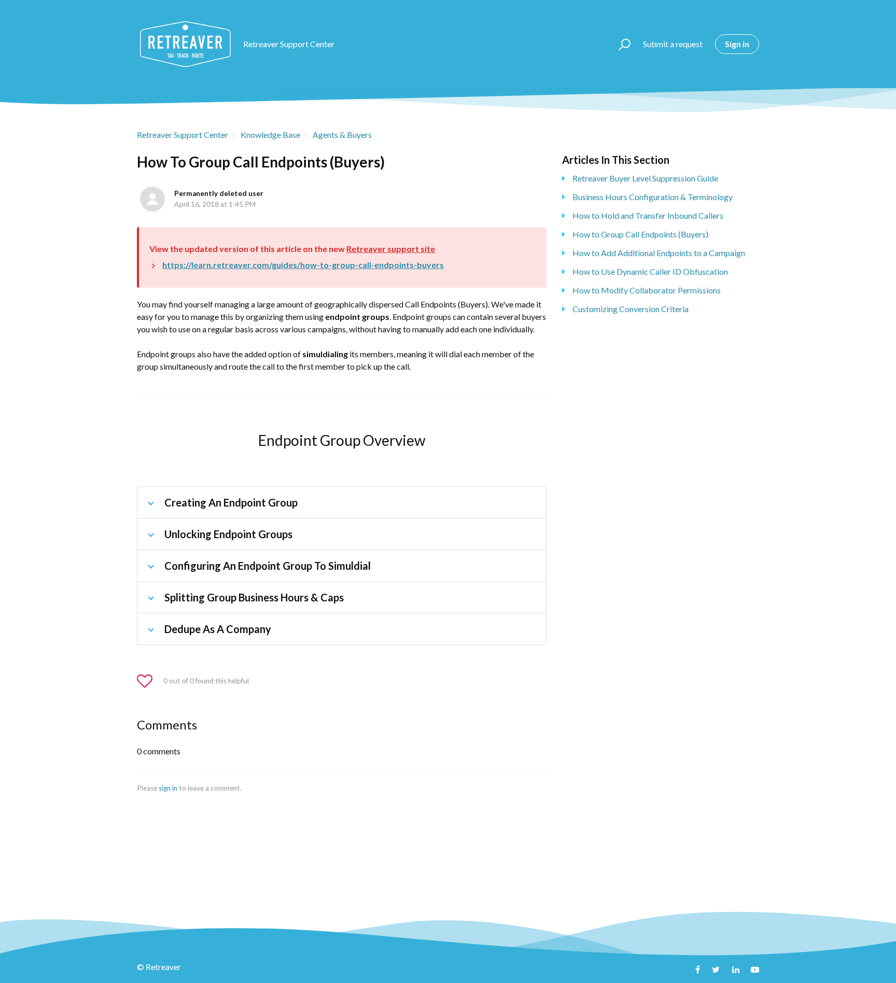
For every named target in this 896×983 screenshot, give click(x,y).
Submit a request (673, 44)
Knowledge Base (270, 134)
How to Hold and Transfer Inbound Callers (647, 215)
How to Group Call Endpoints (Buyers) (640, 234)
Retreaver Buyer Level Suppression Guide (645, 178)
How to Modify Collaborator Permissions (646, 290)
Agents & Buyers (342, 134)
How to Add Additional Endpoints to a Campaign (658, 253)
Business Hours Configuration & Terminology (652, 197)
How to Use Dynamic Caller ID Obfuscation (650, 271)
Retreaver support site (390, 249)
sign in (168, 788)
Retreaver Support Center (182, 134)
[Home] (185, 44)
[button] (620, 44)
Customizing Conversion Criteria (630, 309)
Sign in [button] (737, 44)
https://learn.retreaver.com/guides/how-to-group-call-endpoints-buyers (303, 265)
